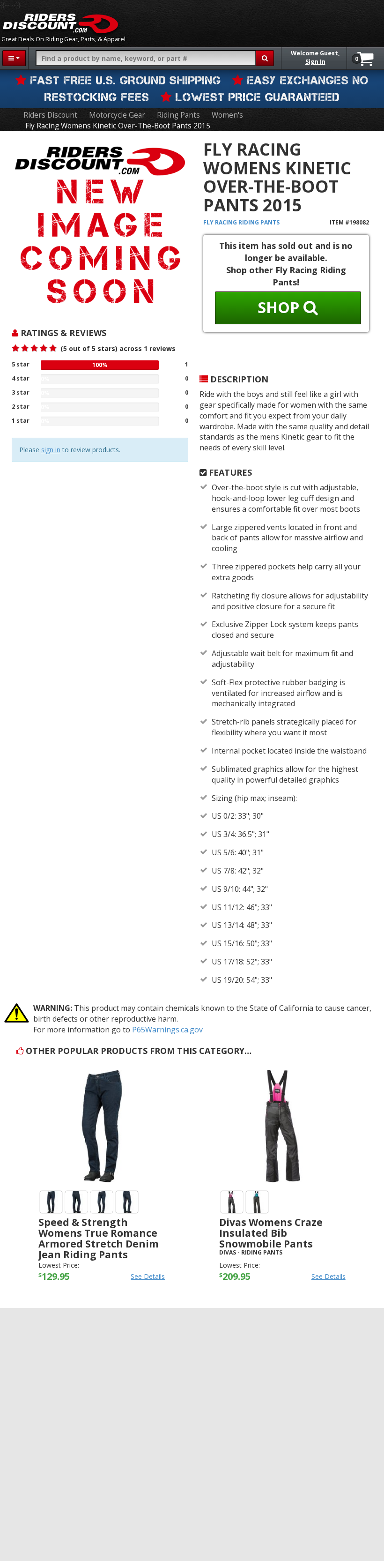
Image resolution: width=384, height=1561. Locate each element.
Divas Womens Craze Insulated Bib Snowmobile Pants (271, 1233)
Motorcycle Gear (117, 115)
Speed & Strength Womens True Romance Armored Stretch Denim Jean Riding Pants (98, 1238)
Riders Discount (50, 115)
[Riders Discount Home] (60, 23)
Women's (227, 115)
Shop (280, 307)
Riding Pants (178, 115)
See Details (148, 1276)
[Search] (265, 58)
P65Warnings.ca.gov (167, 1029)
